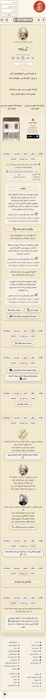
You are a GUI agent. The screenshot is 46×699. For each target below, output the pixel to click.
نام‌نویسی (11, 618)
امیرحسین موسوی (19, 177)
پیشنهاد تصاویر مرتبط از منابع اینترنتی (25, 370)
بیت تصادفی (35, 645)
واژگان (32, 154)
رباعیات (17, 41)
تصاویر (25, 154)
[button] (43, 20)
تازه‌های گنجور (34, 663)
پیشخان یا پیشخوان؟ (10, 666)
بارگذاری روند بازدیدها (23, 581)
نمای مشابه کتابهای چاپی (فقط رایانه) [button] (24, 316)
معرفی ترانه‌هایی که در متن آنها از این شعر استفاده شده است (23, 553)
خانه (37, 642)
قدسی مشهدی (27, 41)
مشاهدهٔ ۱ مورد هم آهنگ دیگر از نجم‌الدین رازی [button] (23, 455)
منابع (15, 679)
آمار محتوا (36, 686)
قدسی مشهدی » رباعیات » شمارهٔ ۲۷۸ (23, 477)
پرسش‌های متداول (33, 677)
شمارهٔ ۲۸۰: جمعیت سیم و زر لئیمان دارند (34, 107)
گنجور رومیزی (13, 645)
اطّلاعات (40, 154)
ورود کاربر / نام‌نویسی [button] (24, 20)
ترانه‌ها (33, 159)
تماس (15, 682)
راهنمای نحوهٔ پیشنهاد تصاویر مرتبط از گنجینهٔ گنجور (23, 377)
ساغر (15, 648)
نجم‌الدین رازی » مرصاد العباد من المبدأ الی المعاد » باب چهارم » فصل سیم (23, 443)
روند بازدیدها (23, 159)
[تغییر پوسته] (5, 694)
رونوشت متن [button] (34, 310)
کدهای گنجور (13, 642)
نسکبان (14, 669)
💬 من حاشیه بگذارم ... (23, 611)
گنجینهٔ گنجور (13, 654)
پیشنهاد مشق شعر (23, 404)
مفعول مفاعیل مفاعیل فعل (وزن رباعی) (21, 172)
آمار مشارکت (13, 673)
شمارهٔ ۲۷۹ (23, 49)
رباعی (19, 174)
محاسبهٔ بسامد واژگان (24, 343)
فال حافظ (36, 651)
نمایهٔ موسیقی (34, 654)
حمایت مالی (35, 683)
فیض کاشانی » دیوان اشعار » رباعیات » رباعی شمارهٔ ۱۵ (23, 508)
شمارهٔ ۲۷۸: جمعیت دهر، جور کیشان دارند (11, 107)
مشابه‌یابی (35, 660)
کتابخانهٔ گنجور (12, 651)
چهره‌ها (36, 680)
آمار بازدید (14, 676)
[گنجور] (39, 6)
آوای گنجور (13, 660)
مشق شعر (17, 154)
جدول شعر (35, 648)
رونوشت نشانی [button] (15, 310)
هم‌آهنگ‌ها (6, 154)
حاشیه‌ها (13, 159)
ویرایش (14, 221)
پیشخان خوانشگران (11, 663)
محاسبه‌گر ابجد (12, 657)
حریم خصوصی (12, 685)
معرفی (37, 674)
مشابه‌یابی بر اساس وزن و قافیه (24, 527)
